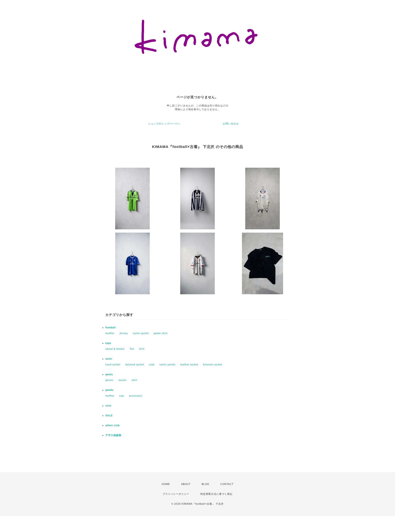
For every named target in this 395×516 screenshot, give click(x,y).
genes (109, 380)
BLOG (205, 484)
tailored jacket (134, 364)
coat (152, 364)
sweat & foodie (115, 348)
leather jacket (189, 364)
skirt (134, 380)
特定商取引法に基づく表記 (216, 494)
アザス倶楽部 (113, 435)
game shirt (160, 333)
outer (109, 358)
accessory (135, 395)
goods (109, 390)
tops (108, 343)
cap (121, 395)
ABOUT (186, 484)
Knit (141, 348)
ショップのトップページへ (164, 123)
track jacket (112, 364)
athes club (112, 425)
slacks (122, 380)
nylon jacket (141, 333)
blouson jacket (212, 364)
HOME (166, 484)
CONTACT (227, 484)
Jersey (123, 333)
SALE (109, 415)
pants (109, 374)
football (110, 327)
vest (108, 405)
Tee (132, 348)
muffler (109, 333)
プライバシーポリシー (176, 494)
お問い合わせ (231, 123)
